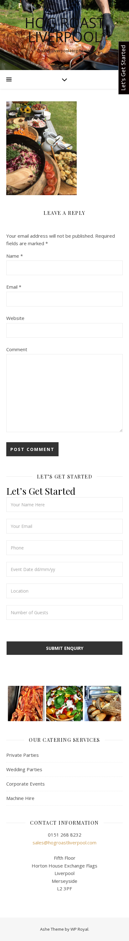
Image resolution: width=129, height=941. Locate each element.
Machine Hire (20, 798)
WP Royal (79, 929)
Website (15, 318)
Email (13, 287)
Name (14, 256)
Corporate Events (25, 784)
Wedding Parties (24, 769)
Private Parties (22, 755)
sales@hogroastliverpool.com (64, 842)
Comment (16, 349)
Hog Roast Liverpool (65, 30)
